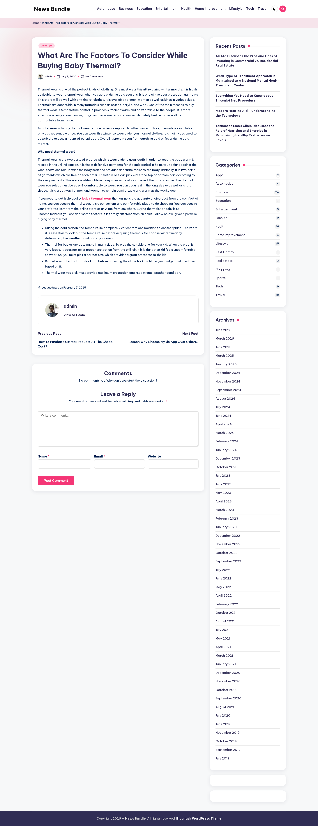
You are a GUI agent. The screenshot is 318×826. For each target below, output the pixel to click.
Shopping (222, 269)
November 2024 (227, 381)
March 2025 (224, 356)
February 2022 (226, 604)
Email (99, 456)
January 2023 (226, 527)
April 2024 (223, 424)
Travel (220, 295)
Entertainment (226, 209)
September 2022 (228, 561)
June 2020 (223, 724)
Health (220, 226)
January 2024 (226, 450)
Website (154, 456)
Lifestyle (46, 45)
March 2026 (224, 338)
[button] (74, 315)
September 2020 (228, 698)
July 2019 (222, 758)
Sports (220, 278)
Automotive (224, 183)
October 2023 (226, 467)
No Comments (94, 76)
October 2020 (226, 690)
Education (223, 201)
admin (70, 306)
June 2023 (223, 484)
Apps (219, 175)
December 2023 (227, 458)
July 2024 (222, 407)
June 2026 (223, 330)
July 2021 (222, 630)
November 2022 (227, 544)
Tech (219, 286)
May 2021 (222, 638)
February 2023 (226, 518)
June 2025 (223, 347)
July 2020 (222, 715)
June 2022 (223, 578)
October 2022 (226, 553)
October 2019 (226, 741)
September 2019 (228, 750)
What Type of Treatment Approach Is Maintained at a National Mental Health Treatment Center (247, 80)
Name (43, 456)
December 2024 (227, 373)
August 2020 (225, 707)
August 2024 (225, 399)
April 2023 (223, 501)
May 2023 (223, 493)
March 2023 (224, 510)
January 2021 (225, 664)
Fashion (221, 218)
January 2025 (226, 364)
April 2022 (223, 595)
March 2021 (224, 656)
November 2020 (228, 681)
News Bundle (52, 8)
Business (222, 192)
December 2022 (227, 536)
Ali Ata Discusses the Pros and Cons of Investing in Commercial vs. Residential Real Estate (246, 60)
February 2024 (226, 441)
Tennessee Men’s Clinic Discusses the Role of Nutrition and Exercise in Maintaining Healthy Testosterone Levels (244, 133)
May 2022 (223, 587)
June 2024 (223, 416)
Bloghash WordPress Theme (198, 818)
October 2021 (226, 613)
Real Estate (224, 261)
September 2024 (228, 390)
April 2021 (223, 647)
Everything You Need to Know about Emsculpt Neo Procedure (244, 98)
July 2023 (222, 476)
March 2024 (224, 433)
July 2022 (222, 570)
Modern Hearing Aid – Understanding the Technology (245, 113)
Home (35, 23)
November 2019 (227, 733)
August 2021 (224, 621)
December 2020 (227, 673)
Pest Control (224, 252)
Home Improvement (230, 235)
